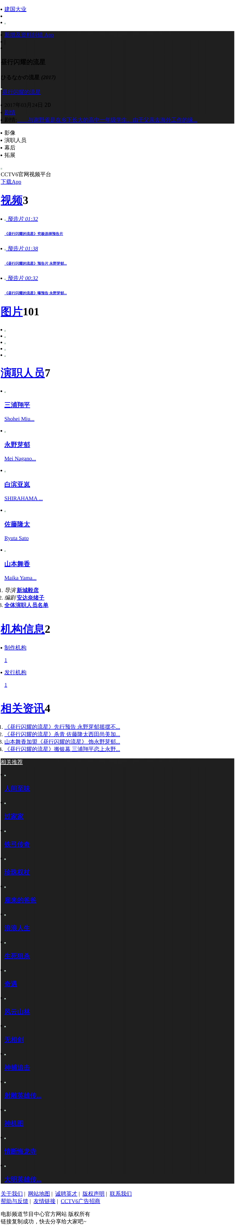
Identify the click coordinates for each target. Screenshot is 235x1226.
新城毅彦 (28, 590)
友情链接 (45, 1201)
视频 (12, 200)
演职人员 (23, 373)
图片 (12, 311)
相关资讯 (23, 708)
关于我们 (12, 1194)
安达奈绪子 (30, 598)
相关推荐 (12, 762)
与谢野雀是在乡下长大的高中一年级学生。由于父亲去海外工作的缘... (107, 120)
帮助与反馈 (14, 1201)
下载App (11, 182)
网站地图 (39, 1194)
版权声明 (94, 1194)
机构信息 (23, 629)
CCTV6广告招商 (80, 1201)
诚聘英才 (66, 1194)
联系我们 (121, 1194)
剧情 (9, 112)
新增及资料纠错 (29, 35)
